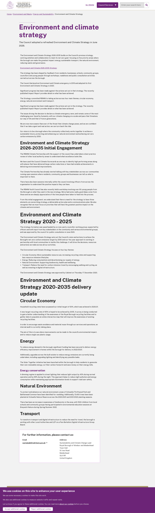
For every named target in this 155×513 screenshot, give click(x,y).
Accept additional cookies (15, 509)
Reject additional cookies (41, 509)
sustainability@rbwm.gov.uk (33, 443)
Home (9, 14)
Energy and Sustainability (43, 14)
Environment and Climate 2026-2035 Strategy (38, 68)
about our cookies (66, 504)
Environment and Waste (22, 14)
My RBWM (90, 5)
